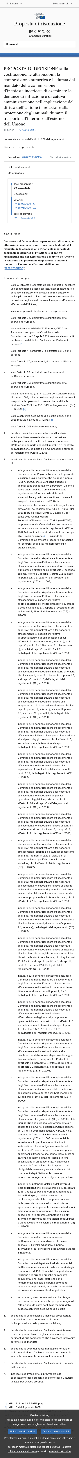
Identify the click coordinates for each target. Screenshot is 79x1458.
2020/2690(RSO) (28, 129)
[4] (44, 535)
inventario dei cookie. (60, 1451)
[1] (21, 343)
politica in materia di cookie (22, 1451)
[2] (24, 409)
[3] (51, 419)
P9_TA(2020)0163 (24, 217)
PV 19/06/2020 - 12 (25, 207)
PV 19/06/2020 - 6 (24, 203)
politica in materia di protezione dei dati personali (34, 1446)
